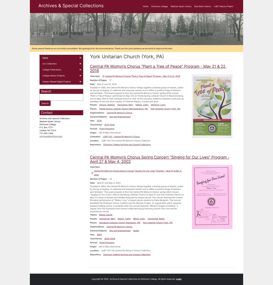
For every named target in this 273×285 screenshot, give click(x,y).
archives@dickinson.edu (51, 136)
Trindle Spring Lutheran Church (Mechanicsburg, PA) (123, 109)
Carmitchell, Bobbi (156, 218)
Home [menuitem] (145, 6)
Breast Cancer (105, 214)
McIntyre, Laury (158, 105)
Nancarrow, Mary (125, 105)
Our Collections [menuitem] (48, 64)
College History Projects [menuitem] (52, 76)
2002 (99, 234)
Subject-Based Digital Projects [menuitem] (55, 82)
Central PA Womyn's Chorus (119, 112)
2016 (99, 120)
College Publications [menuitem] (50, 70)
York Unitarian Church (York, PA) (165, 109)
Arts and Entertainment (120, 116)
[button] (212, 106)
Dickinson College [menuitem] (159, 6)
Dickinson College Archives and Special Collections (127, 144)
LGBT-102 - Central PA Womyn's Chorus (121, 136)
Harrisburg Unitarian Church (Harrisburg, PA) (119, 222)
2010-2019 (109, 124)
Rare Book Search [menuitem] (202, 6)
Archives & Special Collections (71, 5)
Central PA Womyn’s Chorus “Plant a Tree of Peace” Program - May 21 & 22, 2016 (142, 76)
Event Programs (107, 128)
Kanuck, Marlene (107, 105)
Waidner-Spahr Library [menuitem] (181, 6)
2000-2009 (109, 238)
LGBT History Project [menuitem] (223, 6)
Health (136, 230)
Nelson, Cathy (142, 105)
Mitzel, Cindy (139, 218)
